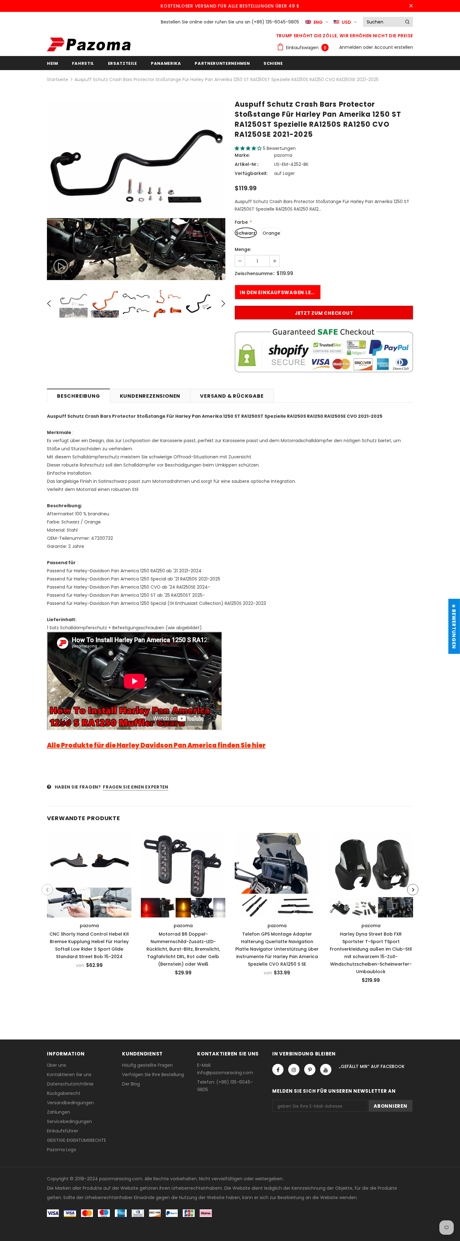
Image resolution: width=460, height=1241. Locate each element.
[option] (136, 191)
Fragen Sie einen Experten (135, 787)
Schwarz (246, 233)
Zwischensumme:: (254, 273)
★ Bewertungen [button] (454, 626)
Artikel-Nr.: (246, 164)
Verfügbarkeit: (251, 173)
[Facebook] (278, 1069)
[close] (411, 6)
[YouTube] (325, 1069)
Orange (271, 233)
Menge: (243, 249)
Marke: (242, 155)
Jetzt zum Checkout (324, 313)
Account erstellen (393, 47)
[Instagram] (293, 1069)
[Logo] (88, 44)
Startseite (57, 79)
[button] (249, 148)
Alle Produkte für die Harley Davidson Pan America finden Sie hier (156, 745)
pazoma (283, 155)
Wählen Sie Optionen (92, 873)
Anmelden (351, 47)
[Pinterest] (309, 1069)
